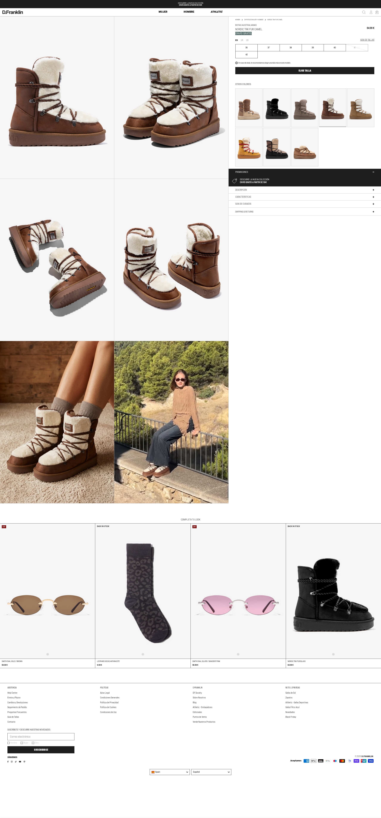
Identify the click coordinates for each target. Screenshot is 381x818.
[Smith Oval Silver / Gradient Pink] (238, 591)
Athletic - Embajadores (202, 707)
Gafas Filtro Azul (292, 707)
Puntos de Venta (200, 717)
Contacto (11, 722)
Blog (194, 703)
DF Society (197, 693)
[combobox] (170, 772)
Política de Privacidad (109, 703)
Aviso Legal (105, 693)
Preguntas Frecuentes (16, 712)
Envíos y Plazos (13, 698)
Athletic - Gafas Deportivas (296, 703)
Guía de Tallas (13, 717)
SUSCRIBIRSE (41, 749)
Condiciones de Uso (108, 712)
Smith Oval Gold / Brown (12, 661)
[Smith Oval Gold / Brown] (47, 591)
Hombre (13, 743)
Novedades (290, 712)
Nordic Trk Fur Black (297, 661)
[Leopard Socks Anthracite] (142, 591)
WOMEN (237, 20)
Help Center (12, 693)
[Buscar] (364, 12)
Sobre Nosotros (199, 698)
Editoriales (197, 712)
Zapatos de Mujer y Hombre (253, 20)
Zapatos (288, 698)
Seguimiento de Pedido (17, 707)
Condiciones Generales (109, 698)
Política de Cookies (108, 707)
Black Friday (290, 717)
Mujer (26, 743)
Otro (37, 743)
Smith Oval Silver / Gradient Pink (206, 661)
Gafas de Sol (290, 693)
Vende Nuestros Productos (204, 722)
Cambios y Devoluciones (17, 703)
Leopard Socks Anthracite (108, 661)
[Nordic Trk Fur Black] (333, 591)
